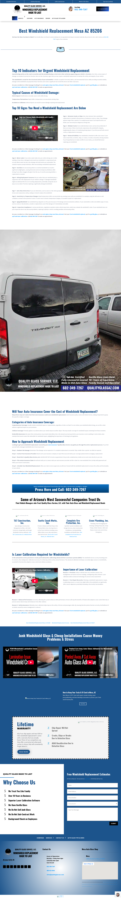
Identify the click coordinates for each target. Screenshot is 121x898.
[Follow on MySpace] (15, 866)
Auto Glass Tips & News (58, 18)
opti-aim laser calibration (19, 87)
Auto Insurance (39, 18)
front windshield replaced (77, 85)
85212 (91, 884)
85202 (106, 882)
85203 (108, 882)
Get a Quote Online (103, 9)
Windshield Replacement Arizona (60, 623)
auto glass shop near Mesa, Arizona (53, 85)
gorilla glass (94, 85)
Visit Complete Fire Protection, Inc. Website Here (73, 534)
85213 (93, 884)
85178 (89, 886)
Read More (83, 703)
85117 (117, 884)
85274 (102, 884)
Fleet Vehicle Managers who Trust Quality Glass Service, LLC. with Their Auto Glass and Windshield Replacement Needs (60, 503)
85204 (110, 882)
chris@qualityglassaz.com (55, 874)
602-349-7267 (80, 9)
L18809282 (6, 862)
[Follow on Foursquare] (29, 866)
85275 (104, 884)
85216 (100, 884)
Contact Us (60, 838)
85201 (104, 882)
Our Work (30, 18)
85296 (108, 884)
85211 (89, 884)
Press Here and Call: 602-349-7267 (60, 489)
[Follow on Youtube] (8, 866)
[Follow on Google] (25, 866)
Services (20, 18)
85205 (112, 882)
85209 (85, 884)
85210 (87, 884)
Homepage (40, 838)
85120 (85, 886)
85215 (98, 884)
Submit (113, 823)
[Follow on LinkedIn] (22, 866)
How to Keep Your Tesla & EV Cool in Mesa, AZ (79, 692)
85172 (115, 884)
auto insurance (52, 445)
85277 (106, 884)
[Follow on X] (4, 866)
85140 (87, 886)
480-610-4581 (51, 870)
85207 (117, 882)
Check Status (87, 778)
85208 (83, 884)
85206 (114, 882)
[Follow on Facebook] (11, 866)
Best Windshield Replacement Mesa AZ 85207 (83, 623)
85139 (112, 884)
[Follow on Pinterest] (18, 866)
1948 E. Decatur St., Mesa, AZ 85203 (95, 859)
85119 (83, 886)
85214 (95, 884)
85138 (110, 884)
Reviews (48, 18)
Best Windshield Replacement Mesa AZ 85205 (38, 623)
